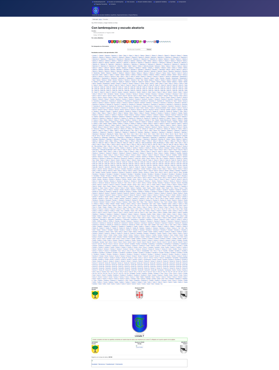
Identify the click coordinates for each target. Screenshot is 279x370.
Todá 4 (105, 217)
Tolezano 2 (162, 228)
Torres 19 (107, 263)
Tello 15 (149, 144)
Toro (119, 250)
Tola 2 (175, 224)
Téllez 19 (119, 142)
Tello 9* (148, 146)
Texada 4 (139, 189)
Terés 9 (105, 170)
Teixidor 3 (134, 120)
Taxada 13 (148, 111)
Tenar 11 (160, 151)
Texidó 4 (94, 196)
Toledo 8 (178, 226)
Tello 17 (160, 144)
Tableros (94, 69)
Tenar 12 (166, 151)
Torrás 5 (94, 257)
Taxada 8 (115, 111)
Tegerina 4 (122, 116)
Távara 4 (185, 97)
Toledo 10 (95, 228)
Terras (120, 175)
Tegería (96, 116)
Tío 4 (163, 209)
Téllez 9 (155, 141)
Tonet (114, 236)
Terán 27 (148, 161)
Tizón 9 (131, 212)
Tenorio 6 (126, 156)
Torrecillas (175, 257)
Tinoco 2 (94, 209)
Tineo (134, 207)
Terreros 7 (148, 181)
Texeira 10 (126, 193)
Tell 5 (141, 134)
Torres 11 (153, 261)
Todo (109, 217)
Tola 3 (179, 224)
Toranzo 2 (121, 240)
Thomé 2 (174, 200)
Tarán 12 (128, 85)
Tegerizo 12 (124, 118)
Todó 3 (149, 217)
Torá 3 (94, 238)
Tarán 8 (106, 85)
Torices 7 (131, 249)
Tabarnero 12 (145, 59)
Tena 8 (170, 149)
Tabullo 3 (114, 73)
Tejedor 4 (133, 123)
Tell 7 (149, 134)
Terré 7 (164, 177)
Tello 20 (176, 144)
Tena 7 (165, 149)
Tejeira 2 (150, 123)
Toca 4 (134, 215)
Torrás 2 (173, 256)
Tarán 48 (150, 88)
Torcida (102, 242)
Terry (138, 184)
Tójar (149, 224)
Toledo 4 (153, 226)
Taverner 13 (132, 104)
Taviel (141, 107)
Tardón (139, 92)
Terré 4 (149, 177)
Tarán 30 (138, 87)
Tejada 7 (107, 121)
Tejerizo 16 (167, 128)
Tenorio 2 (100, 156)
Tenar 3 (115, 151)
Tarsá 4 (155, 95)
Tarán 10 (117, 85)
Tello (176, 142)
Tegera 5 (149, 114)
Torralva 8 (157, 254)
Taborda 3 (153, 71)
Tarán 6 (95, 85)
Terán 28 (154, 161)
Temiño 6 (148, 148)
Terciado (123, 168)
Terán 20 (106, 161)
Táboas (168, 69)
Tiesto (159, 203)
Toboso (115, 215)
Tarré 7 (114, 95)
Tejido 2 (116, 130)
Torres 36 (120, 264)
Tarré (180, 93)
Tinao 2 (120, 207)
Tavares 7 (150, 99)
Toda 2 (172, 215)
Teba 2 (185, 111)
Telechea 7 (184, 132)
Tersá (153, 184)
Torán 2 (109, 240)
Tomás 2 (155, 231)
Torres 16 (184, 261)
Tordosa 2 (101, 245)
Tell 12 (171, 134)
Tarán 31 (144, 87)
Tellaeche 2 (134, 135)
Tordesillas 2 (151, 243)
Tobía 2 (169, 214)
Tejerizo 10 (123, 128)
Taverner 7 (185, 102)
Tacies (164, 73)
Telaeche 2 (170, 130)
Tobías (94, 215)
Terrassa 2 (163, 175)
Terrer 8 (173, 179)
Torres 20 (113, 263)
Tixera (148, 210)
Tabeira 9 (126, 60)
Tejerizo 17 (174, 128)
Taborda (140, 71)
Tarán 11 (122, 85)
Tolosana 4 (163, 229)
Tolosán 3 (129, 229)
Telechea (140, 132)
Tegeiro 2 (95, 114)
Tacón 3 (179, 73)
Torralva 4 (129, 254)
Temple (172, 148)
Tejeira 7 (179, 123)
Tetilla (153, 188)
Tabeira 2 (178, 59)
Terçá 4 (174, 167)
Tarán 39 (96, 88)
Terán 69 (113, 167)
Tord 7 (134, 242)
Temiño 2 (122, 148)
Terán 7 (129, 160)
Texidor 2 (123, 196)
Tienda (117, 203)
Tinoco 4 (106, 209)
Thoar (166, 198)
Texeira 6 (101, 193)
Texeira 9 (119, 193)
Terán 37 (113, 163)
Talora (94, 83)
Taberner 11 (184, 62)
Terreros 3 (119, 181)
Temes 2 (173, 146)
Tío (151, 209)
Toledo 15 (128, 228)
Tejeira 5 (167, 123)
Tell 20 (112, 135)
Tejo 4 (146, 130)
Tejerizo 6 (96, 128)
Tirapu (118, 210)
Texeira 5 (94, 193)
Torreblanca (168, 257)
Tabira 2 (168, 66)
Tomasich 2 (153, 233)
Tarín (105, 93)
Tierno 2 (133, 203)
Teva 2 (176, 188)
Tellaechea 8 (162, 137)
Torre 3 (146, 257)
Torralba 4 (95, 252)
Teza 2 (111, 198)
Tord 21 (110, 243)
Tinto (127, 209)
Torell (147, 245)
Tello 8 (113, 144)
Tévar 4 (105, 189)
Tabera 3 (160, 60)
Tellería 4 (95, 141)
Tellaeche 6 (163, 135)
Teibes (105, 120)
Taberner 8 (162, 62)
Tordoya (121, 245)
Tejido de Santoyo (125, 130)
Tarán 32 (150, 87)
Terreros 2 (112, 181)
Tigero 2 (175, 203)
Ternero (140, 172)
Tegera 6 (155, 114)
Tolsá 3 (140, 231)
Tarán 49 (156, 88)
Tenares (172, 151)
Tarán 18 (163, 85)
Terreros (106, 181)
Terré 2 (139, 177)
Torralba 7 (115, 252)
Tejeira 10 (101, 125)
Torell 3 (158, 245)
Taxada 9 (121, 111)
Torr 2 (155, 250)
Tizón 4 (105, 212)
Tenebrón (184, 153)
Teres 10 (161, 170)
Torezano (157, 247)
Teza (106, 198)
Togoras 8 (170, 221)
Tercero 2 (110, 168)
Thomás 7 (114, 200)
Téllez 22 (137, 142)
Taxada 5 (96, 111)
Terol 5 (176, 172)
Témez (94, 148)
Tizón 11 (142, 212)
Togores (131, 222)
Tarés (149, 92)
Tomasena (139, 233)
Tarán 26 (114, 87)
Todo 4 (124, 217)
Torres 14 (172, 261)
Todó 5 (159, 217)
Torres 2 (99, 261)
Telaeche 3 (177, 130)
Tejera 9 (100, 127)
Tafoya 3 (94, 76)
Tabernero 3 (126, 64)
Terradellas (137, 174)
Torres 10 (146, 261)
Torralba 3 (184, 250)
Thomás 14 (163, 200)
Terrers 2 (159, 181)
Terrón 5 (117, 184)
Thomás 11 (142, 200)
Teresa (166, 170)
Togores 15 (132, 224)
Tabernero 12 (104, 66)
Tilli (124, 205)
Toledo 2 (141, 226)
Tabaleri (101, 55)
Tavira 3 (179, 107)
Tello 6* (132, 146)
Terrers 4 (172, 181)
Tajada (146, 80)
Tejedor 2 (120, 123)
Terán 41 (137, 163)
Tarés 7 (180, 92)
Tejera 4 (168, 125)
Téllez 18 (113, 142)
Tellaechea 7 (154, 137)
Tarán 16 (151, 85)
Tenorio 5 (119, 156)
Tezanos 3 (135, 198)
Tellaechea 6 (145, 137)
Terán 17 (185, 160)
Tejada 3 (180, 120)
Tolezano (155, 228)
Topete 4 (160, 236)
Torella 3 (100, 247)
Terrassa (157, 175)
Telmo (153, 146)
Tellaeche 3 (141, 135)
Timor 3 (94, 207)
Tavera (179, 100)
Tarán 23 (96, 87)
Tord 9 (144, 242)
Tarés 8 (185, 92)
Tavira (168, 107)
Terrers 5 (178, 181)
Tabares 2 (95, 57)
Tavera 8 (124, 102)
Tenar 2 (110, 151)
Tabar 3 (131, 55)
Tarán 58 (114, 90)
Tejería (117, 127)
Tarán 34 (162, 87)
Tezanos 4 (142, 198)
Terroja (179, 182)
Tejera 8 (94, 127)
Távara (168, 97)
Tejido (111, 130)
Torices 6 (125, 249)
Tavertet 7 (184, 106)
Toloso (107, 231)
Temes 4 (185, 146)
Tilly (135, 205)
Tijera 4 (105, 205)
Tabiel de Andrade (148, 66)
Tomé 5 (94, 235)
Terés (159, 168)
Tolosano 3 (184, 229)
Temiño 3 (129, 148)
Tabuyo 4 (152, 73)
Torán (104, 240)
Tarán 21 (181, 85)
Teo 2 (161, 158)
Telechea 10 (110, 134)
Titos (140, 210)
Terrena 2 (105, 179)
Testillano (138, 188)
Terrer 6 (162, 179)
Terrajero (115, 175)
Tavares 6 (144, 99)
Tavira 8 (111, 109)
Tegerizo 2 (149, 116)
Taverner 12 (124, 104)
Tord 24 (126, 243)
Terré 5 (155, 177)
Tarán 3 (176, 83)
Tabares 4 (108, 57)
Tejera (151, 125)
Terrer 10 (185, 179)
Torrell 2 (111, 259)
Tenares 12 (150, 153)
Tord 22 (115, 243)
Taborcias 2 (126, 71)
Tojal (145, 224)
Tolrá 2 (120, 231)
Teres (114, 170)
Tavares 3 (124, 99)
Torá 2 (185, 236)
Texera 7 (114, 195)
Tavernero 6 (177, 104)
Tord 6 (129, 242)
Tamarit (113, 83)
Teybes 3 (184, 196)
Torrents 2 (171, 259)
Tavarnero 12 (160, 100)
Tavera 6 (113, 102)
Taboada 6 (148, 69)
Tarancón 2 (132, 92)
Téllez (111, 141)
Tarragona (110, 93)
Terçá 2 (163, 167)
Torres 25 (146, 263)
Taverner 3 (156, 102)
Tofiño (94, 221)
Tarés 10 (100, 93)
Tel (159, 130)
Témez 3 (105, 148)
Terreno (124, 179)
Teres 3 (125, 170)
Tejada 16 (163, 121)
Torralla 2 (167, 252)
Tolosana (142, 229)
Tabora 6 (106, 71)
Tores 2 (145, 247)
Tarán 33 (156, 87)
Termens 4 (129, 172)
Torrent (159, 259)
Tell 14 (181, 134)
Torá (181, 236)
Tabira (163, 66)
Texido (106, 196)
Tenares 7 (115, 153)
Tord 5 (125, 242)
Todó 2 (144, 217)
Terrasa (125, 175)
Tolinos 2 (174, 228)
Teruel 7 (143, 186)
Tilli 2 (127, 205)
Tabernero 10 (184, 64)
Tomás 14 (132, 233)
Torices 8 (138, 249)
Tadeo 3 (112, 74)
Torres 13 (165, 261)
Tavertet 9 (102, 107)
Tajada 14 (127, 81)
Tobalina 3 (102, 214)
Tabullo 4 (121, 73)
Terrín (139, 182)
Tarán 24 (102, 87)
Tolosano (170, 229)
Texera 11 (138, 195)
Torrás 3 (179, 256)
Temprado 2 (95, 149)
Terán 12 (156, 160)
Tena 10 (180, 149)
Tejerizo (160, 127)
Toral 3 (123, 238)
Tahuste (114, 80)
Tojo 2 (162, 224)
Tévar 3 (100, 189)
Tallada (169, 81)
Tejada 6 (101, 121)
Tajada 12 (115, 81)
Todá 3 (99, 217)
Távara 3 (179, 97)
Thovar (113, 202)
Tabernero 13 (112, 66)
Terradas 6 (123, 174)
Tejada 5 (95, 121)
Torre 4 (151, 257)
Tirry (122, 210)
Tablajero (157, 67)
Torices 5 (119, 249)
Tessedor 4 (184, 186)
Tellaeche (127, 135)
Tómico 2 (148, 235)
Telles (106, 141)
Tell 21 (117, 135)
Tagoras (162, 78)
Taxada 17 (176, 111)
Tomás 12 (119, 233)
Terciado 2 (130, 168)
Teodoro (166, 158)
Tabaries (147, 57)
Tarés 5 (170, 92)
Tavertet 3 (157, 106)
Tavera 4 (100, 102)
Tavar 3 (157, 97)
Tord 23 (121, 243)
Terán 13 (162, 160)
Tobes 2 (159, 214)
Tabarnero (153, 57)
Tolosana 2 (149, 229)
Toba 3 (160, 212)
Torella (185, 245)
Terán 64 (178, 165)
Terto (104, 186)
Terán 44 (154, 163)
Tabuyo (133, 73)
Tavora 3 (133, 109)
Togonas (117, 221)
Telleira (168, 139)
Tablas (169, 67)
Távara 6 (100, 99)
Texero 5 (168, 195)
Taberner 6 (148, 62)
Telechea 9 (103, 134)
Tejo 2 (136, 130)
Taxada (168, 109)
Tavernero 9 (104, 106)
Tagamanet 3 (130, 78)
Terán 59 (148, 165)
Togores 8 (178, 222)
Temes (168, 146)
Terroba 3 (167, 182)
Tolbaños (184, 224)
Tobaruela (143, 214)
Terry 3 (149, 184)
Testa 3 (112, 188)
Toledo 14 (122, 228)
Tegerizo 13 (132, 118)
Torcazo (185, 240)
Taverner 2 (149, 102)
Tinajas (104, 207)
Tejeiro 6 (142, 125)
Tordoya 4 (142, 245)
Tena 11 (185, 149)
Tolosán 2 (122, 229)
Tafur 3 (127, 76)
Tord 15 (175, 242)
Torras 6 (134, 256)
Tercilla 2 (148, 168)
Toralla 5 (156, 238)
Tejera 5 (174, 125)
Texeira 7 (107, 193)
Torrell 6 (134, 259)
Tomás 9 (100, 233)
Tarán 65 (156, 90)
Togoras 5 (150, 221)
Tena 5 (156, 149)
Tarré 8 (120, 95)
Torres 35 (114, 264)
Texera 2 (180, 193)
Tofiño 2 (99, 221)
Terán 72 (131, 167)
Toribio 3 (178, 247)
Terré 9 (175, 177)
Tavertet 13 (132, 107)
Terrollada (184, 182)
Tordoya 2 (128, 245)
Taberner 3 (126, 62)
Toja (142, 224)
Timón (169, 205)
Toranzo (115, 240)
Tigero (169, 203)
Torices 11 (157, 249)
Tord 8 (139, 242)
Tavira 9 (116, 109)
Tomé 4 (185, 233)
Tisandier (126, 210)
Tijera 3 (100, 205)
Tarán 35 (168, 87)
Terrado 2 (108, 175)
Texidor (118, 196)
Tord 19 (100, 243)
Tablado (144, 67)
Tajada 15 (134, 81)
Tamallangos (106, 83)
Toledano (99, 226)
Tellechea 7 (139, 139)
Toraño (134, 240)
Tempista (166, 148)
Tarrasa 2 (122, 93)
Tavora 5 (145, 109)
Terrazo (117, 177)
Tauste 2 (131, 97)
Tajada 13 (121, 81)
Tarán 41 (108, 88)
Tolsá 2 (135, 231)
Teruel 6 (137, 186)
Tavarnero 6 (112, 100)
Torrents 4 (184, 259)
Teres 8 (151, 170)
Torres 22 (126, 263)
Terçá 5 (180, 167)
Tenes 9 (150, 154)
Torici (170, 249)
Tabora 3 (184, 69)
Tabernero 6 (151, 64)
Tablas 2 (174, 67)
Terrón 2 (99, 184)
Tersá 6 (180, 184)
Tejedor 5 (139, 123)
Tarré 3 (94, 95)
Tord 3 (115, 242)
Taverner (142, 102)
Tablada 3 (131, 67)
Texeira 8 (113, 193)
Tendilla (179, 153)
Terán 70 (119, 167)
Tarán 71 (96, 92)
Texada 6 (152, 189)
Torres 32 (95, 264)
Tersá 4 (169, 184)
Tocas (148, 215)
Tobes (153, 214)
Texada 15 (115, 191)
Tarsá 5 (160, 95)
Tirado (185, 209)
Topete (143, 236)
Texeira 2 (172, 191)
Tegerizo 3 (156, 116)
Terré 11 (185, 177)
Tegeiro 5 (114, 114)
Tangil (142, 83)
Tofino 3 (179, 219)
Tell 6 (145, 134)
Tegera (126, 114)
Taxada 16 (169, 111)
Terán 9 (139, 160)
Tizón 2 (94, 212)
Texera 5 (101, 195)
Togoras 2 (129, 221)
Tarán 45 (132, 88)
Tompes (160, 235)
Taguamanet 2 (183, 78)
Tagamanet (114, 78)
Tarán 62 (138, 90)
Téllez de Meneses (147, 142)
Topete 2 (148, 236)
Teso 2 (152, 186)
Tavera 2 (185, 100)
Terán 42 (142, 163)
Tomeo (115, 235)
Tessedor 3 (177, 186)
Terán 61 (161, 165)
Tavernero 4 (162, 104)
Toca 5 (139, 215)
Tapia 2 (161, 83)
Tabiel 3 (140, 66)
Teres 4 (130, 170)
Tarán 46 (138, 88)
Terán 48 (179, 163)
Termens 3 (122, 172)
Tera (93, 160)
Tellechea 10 (161, 139)
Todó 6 (164, 217)
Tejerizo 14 (152, 128)
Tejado (181, 121)
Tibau (134, 202)
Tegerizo (142, 116)
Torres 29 (172, 263)
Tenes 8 (144, 154)
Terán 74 (143, 167)
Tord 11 (154, 242)
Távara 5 (94, 99)
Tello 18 (165, 144)
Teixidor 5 (148, 120)
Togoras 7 (163, 221)
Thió (148, 198)
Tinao (114, 207)
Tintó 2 (141, 209)
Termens (108, 172)
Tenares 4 (95, 153)
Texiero (149, 196)
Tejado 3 (95, 123)
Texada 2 (127, 189)
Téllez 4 (127, 141)
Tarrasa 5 (141, 93)
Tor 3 (177, 236)
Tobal (169, 212)
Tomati (159, 233)
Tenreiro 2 (145, 156)
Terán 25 (136, 161)
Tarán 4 (181, 83)
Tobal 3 (180, 212)
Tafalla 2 (127, 74)
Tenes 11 (162, 154)
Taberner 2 (119, 62)
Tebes (131, 113)
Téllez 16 (101, 142)
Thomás (171, 198)
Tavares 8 (157, 99)
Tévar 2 (94, 189)
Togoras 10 (184, 221)
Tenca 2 (160, 153)
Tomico (131, 235)
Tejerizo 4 (179, 127)
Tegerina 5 (129, 116)
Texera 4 (95, 195)
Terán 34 (94, 163)
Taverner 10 (109, 104)
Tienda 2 (123, 203)
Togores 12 (110, 224)
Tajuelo (153, 81)
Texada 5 (146, 189)
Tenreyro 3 (102, 158)
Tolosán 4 (135, 229)
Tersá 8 (94, 186)
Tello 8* (143, 146)
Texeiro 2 (144, 193)
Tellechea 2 (102, 139)
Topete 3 (154, 236)
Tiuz (144, 210)
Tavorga (162, 109)
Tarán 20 (175, 85)
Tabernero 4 (134, 64)
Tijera (185, 203)
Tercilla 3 (154, 168)
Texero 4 (162, 195)
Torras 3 (117, 256)
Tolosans (94, 231)
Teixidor (122, 120)
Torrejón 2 (101, 259)
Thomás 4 (95, 200)
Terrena (99, 179)
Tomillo (154, 235)
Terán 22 (118, 161)
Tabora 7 (113, 71)
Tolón (93, 229)
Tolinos (169, 228)
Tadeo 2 (106, 74)
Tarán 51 (168, 88)
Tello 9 (118, 144)
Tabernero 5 (143, 64)
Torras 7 (140, 256)
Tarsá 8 (176, 95)
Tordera (138, 243)
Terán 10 (144, 160)
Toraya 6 (167, 240)
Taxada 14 (155, 111)
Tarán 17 (157, 85)
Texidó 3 (185, 195)
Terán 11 (150, 160)
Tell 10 (162, 134)
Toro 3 (129, 250)
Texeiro (139, 193)
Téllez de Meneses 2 (158, 142)
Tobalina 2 (95, 214)
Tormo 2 (185, 249)
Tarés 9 (94, 93)
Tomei (110, 235)
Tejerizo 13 (145, 128)
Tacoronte (95, 74)
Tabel (144, 60)
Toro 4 (134, 250)
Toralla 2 (138, 238)
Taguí (93, 80)
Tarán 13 (134, 85)
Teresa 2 (171, 170)
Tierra (138, 203)
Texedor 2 (141, 191)
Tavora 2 (127, 109)
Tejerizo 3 (172, 127)
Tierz (154, 203)
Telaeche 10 (133, 132)
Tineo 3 (144, 207)
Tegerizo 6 (177, 116)
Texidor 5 (143, 196)
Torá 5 (104, 238)
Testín (144, 188)
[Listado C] (114, 41)
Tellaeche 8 (178, 135)
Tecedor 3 (160, 113)
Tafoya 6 (112, 76)
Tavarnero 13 (168, 100)
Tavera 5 (106, 102)
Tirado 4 (106, 210)
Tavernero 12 (128, 106)
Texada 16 (122, 191)
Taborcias (119, 71)
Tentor (143, 158)
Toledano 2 (107, 226)
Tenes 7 (139, 154)
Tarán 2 (171, 83)
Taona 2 (152, 83)
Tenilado (174, 154)
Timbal (155, 205)
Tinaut (124, 207)
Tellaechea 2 (112, 137)
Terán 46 (167, 163)
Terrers (154, 181)
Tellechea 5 (124, 139)
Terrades (144, 174)
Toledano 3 (114, 226)
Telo (157, 146)
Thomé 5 (95, 202)
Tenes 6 (133, 154)
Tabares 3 (101, 57)
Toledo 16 (135, 228)
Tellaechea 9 (170, 137)
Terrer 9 (179, 179)
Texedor (134, 191)
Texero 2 (149, 195)
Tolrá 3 (126, 231)
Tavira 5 (94, 109)
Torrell (106, 259)
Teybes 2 (178, 196)
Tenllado (185, 154)
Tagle (157, 78)
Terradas (185, 172)
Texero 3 (155, 195)
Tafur (117, 76)
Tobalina (185, 212)
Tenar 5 (126, 151)
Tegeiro (185, 113)
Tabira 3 (174, 66)
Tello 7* (137, 146)
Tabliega (100, 69)
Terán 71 (125, 167)
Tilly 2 (139, 205)
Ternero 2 (146, 172)
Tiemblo (112, 203)
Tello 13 (139, 144)
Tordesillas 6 (183, 243)
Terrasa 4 (144, 175)
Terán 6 (123, 160)
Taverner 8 (95, 104)
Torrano (101, 256)
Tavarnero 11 (152, 100)
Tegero (168, 118)
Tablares (163, 67)
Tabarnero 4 (176, 57)
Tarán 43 (120, 88)
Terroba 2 (160, 182)
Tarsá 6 (166, 95)
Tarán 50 (162, 88)
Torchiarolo (95, 242)
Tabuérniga (97, 73)
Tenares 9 (128, 153)
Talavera (158, 81)
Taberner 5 (141, 62)
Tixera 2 (153, 210)
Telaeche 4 (184, 130)
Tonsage (119, 236)
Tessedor (162, 186)
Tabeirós (132, 60)
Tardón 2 (144, 92)
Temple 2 (178, 148)
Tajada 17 (147, 81)
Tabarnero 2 (160, 57)
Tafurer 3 (149, 76)
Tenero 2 (100, 154)
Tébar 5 (120, 113)
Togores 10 (95, 224)
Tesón (157, 186)
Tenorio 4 (113, 156)
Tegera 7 (161, 114)
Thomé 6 (101, 202)
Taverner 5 (170, 102)
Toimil (137, 224)
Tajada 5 (168, 80)
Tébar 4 (115, 113)
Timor (180, 205)
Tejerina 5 (147, 127)
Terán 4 (113, 160)
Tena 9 (175, 149)
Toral (113, 238)
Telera (121, 134)
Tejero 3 (94, 130)
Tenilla (180, 154)
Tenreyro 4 (110, 158)
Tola (171, 224)
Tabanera (107, 55)
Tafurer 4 (155, 76)
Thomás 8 (121, 200)
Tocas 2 (153, 215)
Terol (156, 172)
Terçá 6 (185, 167)
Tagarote (146, 78)
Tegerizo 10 (109, 118)
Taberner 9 (169, 62)
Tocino (163, 215)
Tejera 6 (179, 125)
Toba (150, 212)
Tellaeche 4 (149, 135)
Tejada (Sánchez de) (165, 120)
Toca (119, 215)
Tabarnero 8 (111, 59)
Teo (157, 158)
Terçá (158, 167)
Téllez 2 (116, 141)
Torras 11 (163, 256)
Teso (147, 186)
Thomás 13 (156, 200)
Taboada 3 (126, 69)
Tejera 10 (105, 127)
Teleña (116, 134)
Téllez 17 (107, 142)
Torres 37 (127, 264)
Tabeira (172, 59)
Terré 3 (144, 177)
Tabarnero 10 (128, 59)
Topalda (130, 236)
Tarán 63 (144, 90)
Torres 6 (123, 261)
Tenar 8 (143, 151)
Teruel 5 (131, 186)
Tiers (150, 203)
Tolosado (110, 229)
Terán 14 (167, 160)
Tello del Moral (98, 146)
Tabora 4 (94, 71)
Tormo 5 (106, 250)
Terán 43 (148, 163)
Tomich (125, 235)
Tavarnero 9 (136, 100)
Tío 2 (155, 209)
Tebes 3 (141, 113)
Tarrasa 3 (128, 93)
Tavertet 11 (117, 107)
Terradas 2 (95, 174)
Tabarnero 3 (168, 57)
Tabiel (129, 66)
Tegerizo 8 (95, 118)
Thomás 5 (101, 200)
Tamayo (131, 83)
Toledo (136, 226)
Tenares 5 (102, 153)
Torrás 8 (112, 257)
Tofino (167, 219)
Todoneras (95, 219)
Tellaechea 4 (129, 137)
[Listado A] (109, 41)
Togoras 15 (124, 222)
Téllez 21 (131, 142)
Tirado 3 (100, 210)
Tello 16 (155, 144)
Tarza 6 (110, 97)
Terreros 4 (126, 181)
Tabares (185, 55)
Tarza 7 (115, 97)
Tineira (129, 207)
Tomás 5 (173, 231)
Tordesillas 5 (175, 243)
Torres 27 (159, 263)
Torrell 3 (117, 259)
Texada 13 (102, 191)
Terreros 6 (141, 181)
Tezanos (122, 198)
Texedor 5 (161, 191)
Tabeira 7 (114, 60)
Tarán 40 (102, 88)
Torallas (174, 238)
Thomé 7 (107, 202)
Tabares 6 (121, 57)
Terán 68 (107, 167)
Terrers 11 (120, 182)
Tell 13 (176, 134)
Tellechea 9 (154, 139)
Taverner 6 (177, 102)
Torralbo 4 (155, 252)
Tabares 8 (134, 57)
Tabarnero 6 (95, 59)
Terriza (149, 182)
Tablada (118, 67)
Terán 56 (130, 165)
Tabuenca (171, 71)
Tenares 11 (143, 153)
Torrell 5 (129, 259)
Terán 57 (136, 165)
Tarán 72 (102, 92)
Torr (151, 250)
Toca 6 (144, 215)
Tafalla (122, 74)
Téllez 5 (133, 141)
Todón (185, 217)
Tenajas (100, 151)
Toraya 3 (149, 240)
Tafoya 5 (106, 76)
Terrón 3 (105, 184)
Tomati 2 (164, 233)
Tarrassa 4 (168, 93)
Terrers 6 (184, 181)
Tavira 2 (174, 107)
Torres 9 (140, 261)
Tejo (132, 130)
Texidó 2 (179, 195)
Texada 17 (128, 191)
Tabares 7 (128, 57)
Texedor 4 (154, 191)
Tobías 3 (105, 215)
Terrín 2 (144, 182)
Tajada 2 (151, 80)
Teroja (152, 172)
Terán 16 (179, 160)
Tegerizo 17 (162, 118)
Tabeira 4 (95, 60)
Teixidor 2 (128, 120)
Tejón (150, 130)
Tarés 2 (154, 92)
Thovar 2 (118, 202)
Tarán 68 (174, 90)
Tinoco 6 (118, 209)
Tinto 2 (132, 209)
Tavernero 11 (120, 106)
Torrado (165, 250)
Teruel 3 (120, 186)
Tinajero (110, 207)
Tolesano (141, 228)
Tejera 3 (162, 125)
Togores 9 (185, 222)
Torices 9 (144, 249)
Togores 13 (117, 224)
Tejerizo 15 (160, 128)
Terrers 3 (165, 181)
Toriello (175, 249)
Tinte (123, 209)
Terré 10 (180, 177)
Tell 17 (98, 135)
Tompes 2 (166, 235)
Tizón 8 (126, 212)
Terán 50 (94, 165)
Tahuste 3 (127, 80)
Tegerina (101, 116)
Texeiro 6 (169, 193)
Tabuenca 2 (178, 71)
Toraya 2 (144, 240)
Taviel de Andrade (161, 107)
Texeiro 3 (150, 193)
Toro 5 (139, 250)
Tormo (180, 249)
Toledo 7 (172, 226)
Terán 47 (173, 163)
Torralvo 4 (95, 256)
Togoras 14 (117, 222)
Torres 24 (139, 263)
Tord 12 (159, 242)
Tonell (105, 236)
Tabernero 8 (167, 64)
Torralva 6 (143, 254)
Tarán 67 (168, 90)
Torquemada (145, 250)
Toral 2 (118, 238)
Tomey (120, 235)
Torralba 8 (122, 252)
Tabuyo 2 (139, 73)
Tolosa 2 (104, 229)
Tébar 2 (104, 113)
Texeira (167, 191)
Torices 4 (112, 249)
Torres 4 (111, 261)
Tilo (147, 205)
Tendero (166, 153)
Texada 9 (171, 189)
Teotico (185, 158)
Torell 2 (153, 245)
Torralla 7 (103, 254)
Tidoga (170, 202)
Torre (135, 257)
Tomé (169, 233)
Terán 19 (100, 161)
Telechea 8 (95, 134)
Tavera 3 (94, 102)
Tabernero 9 (175, 64)
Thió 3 (157, 198)
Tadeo (101, 74)
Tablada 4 (138, 67)
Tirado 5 (112, 210)
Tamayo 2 (137, 83)
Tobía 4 (180, 214)
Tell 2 (128, 134)
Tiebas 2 (180, 202)
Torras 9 (151, 256)
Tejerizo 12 (138, 128)
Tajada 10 (102, 81)
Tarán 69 (180, 90)
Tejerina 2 (128, 127)
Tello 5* (126, 146)
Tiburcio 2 (156, 202)
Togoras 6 (157, 221)
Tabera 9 (100, 62)
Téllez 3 (121, 141)
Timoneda (175, 205)
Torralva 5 (136, 254)
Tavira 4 (185, 107)
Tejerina (122, 127)
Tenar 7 (137, 151)
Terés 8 (99, 170)
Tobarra (130, 214)
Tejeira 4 (162, 123)
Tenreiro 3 (151, 156)
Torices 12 (164, 249)
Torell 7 (180, 245)
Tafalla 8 (163, 74)
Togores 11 (103, 224)
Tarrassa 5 (175, 93)
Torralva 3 (122, 254)
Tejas (100, 123)
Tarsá (140, 95)
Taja (142, 80)
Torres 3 (105, 261)
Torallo (179, 238)
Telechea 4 (162, 132)
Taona (146, 83)
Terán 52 (106, 165)
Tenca (155, 153)
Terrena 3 (111, 179)
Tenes (105, 154)
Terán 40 (131, 163)
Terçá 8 (100, 168)
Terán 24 (130, 161)
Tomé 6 (100, 235)
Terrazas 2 (111, 177)
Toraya (138, 240)
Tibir (138, 202)
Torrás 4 (185, 256)
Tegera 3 (137, 114)
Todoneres (111, 219)
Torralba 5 (102, 252)
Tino (176, 207)
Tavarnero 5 (104, 100)
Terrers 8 (101, 182)
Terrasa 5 (150, 175)
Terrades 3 (157, 174)
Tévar (185, 188)
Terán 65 (185, 165)
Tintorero (147, 209)
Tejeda (105, 123)
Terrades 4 (164, 174)
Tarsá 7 (171, 95)
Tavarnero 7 (120, 100)
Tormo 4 (100, 250)
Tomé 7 (105, 235)
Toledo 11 (101, 228)
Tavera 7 (118, 102)
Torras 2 (111, 256)
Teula (163, 188)
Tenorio (94, 156)
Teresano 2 (184, 170)
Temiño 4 (135, 148)
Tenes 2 (110, 154)
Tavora (122, 109)
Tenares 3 (184, 151)
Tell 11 (167, 134)
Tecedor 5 (174, 113)
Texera (175, 193)
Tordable (132, 243)
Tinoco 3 (100, 209)
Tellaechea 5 (137, 137)
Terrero (101, 181)
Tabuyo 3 (145, 73)
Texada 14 (108, 191)
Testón (149, 188)
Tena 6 (161, 149)
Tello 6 (104, 144)
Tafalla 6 (151, 74)
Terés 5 (180, 168)
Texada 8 (165, 189)
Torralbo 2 (141, 252)
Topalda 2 (137, 236)
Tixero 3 (181, 210)
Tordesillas (144, 243)
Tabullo (103, 73)
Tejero (180, 128)
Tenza (148, 158)
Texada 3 (133, 189)
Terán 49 (185, 163)
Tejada (157, 120)
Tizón (185, 210)
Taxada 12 (141, 111)
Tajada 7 (180, 80)
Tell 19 (107, 135)
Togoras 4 (143, 221)
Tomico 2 (136, 235)
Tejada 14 (150, 121)
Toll (179, 228)
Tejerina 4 (141, 127)
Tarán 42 (114, 88)
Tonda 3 (100, 236)
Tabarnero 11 (136, 59)
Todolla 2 (180, 217)
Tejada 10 (125, 121)
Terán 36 (106, 163)
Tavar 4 (163, 97)
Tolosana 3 (156, 229)
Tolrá (116, 231)
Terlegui (98, 172)
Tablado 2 (150, 67)
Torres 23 (133, 263)
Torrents (164, 259)
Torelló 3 (123, 247)
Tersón (100, 186)
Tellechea (95, 139)
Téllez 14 (185, 141)
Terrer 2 (139, 179)
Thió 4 (162, 198)
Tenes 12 (168, 154)
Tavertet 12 (124, 107)
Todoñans (142, 219)
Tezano (116, 198)
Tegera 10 (180, 114)
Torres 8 (134, 261)
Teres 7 (145, 170)
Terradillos (96, 175)
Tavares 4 (131, 99)
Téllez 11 (167, 141)
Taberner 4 (134, 62)
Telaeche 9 (125, 132)
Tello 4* (121, 146)
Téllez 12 (172, 141)
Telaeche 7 (110, 132)
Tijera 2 (94, 205)
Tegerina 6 (136, 116)
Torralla (161, 252)
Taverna (136, 102)
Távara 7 (106, 99)
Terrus (134, 184)
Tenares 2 (178, 151)
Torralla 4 (179, 252)
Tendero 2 (173, 153)
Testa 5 (122, 188)
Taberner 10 (177, 62)
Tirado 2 (94, 210)
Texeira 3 (178, 191)
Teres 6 (140, 170)
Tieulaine (164, 203)
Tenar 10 (154, 151)
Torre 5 (156, 257)
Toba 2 (155, 212)
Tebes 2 (136, 113)
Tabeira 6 (107, 60)
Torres (94, 261)
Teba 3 (94, 113)
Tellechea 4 (117, 139)
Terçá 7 (94, 168)
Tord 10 (149, 242)
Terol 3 (166, 172)
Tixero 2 (175, 210)
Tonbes (176, 235)
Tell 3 (132, 134)
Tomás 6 (179, 231)
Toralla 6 (162, 238)
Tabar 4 (137, 55)
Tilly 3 (143, 205)
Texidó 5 (101, 196)
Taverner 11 (117, 104)
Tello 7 (108, 144)
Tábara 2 (147, 55)
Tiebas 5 (101, 203)
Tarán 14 (140, 85)
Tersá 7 (185, 184)
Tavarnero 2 (177, 99)
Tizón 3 (100, 212)
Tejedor (115, 123)
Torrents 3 (178, 259)
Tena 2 (141, 149)
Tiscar (132, 210)
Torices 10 (151, 249)
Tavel (175, 100)
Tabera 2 (154, 60)
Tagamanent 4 (106, 78)
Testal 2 (132, 188)
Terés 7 (94, 170)
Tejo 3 (141, 130)
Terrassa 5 (184, 175)
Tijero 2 (114, 205)
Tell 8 (153, 134)
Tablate (180, 67)
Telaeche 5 (95, 132)
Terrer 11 (94, 181)
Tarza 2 (185, 95)
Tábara (142, 55)
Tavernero (139, 104)
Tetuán (158, 188)
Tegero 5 (95, 120)
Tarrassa (147, 93)
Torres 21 (120, 263)
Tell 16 (94, 135)
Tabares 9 (141, 57)
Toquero (166, 236)
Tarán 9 (111, 85)
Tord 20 (105, 243)
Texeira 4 (184, 191)
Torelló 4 (130, 247)
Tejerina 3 (134, 127)
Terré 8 (170, 177)
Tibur (145, 202)
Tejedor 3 (126, 123)
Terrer (134, 179)
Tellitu (172, 142)
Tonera (110, 236)
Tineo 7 (166, 207)
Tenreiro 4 (158, 156)
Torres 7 (129, 261)
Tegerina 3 (115, 116)
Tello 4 (94, 144)
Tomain (145, 231)
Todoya (156, 219)
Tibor (141, 202)
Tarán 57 (108, 90)
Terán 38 (118, 163)
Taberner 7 (155, 62)
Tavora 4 (139, 109)
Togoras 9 (177, 221)
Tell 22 (122, 135)
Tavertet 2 (150, 106)
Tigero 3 (181, 203)
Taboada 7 (155, 69)
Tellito (167, 142)
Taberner (112, 62)
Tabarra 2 (166, 59)
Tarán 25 (108, 87)
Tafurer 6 (168, 76)
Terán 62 (166, 165)
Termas (103, 172)
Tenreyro (185, 156)
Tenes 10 (156, 154)
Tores (140, 247)
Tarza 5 (105, 97)
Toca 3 (129, 215)
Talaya (164, 81)
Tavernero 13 (137, 106)
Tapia (156, 83)
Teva (171, 188)
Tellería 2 (178, 139)
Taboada (112, 69)
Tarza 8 (121, 97)
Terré (134, 177)
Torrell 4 (123, 259)
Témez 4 (111, 148)
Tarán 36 (174, 87)
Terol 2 (161, 172)
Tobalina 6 (124, 214)
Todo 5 (129, 217)
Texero (144, 195)
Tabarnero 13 (153, 59)
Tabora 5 (100, 71)
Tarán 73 (108, 92)
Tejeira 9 (94, 125)
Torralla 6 (96, 254)
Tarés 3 (159, 92)
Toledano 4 (122, 226)
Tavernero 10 (112, 106)
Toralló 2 (99, 240)
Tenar (105, 151)
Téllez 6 (138, 141)
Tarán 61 (132, 90)
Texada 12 (95, 191)
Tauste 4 (142, 97)
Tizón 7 (121, 212)
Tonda (185, 235)
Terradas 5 (116, 174)
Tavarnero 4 (96, 100)
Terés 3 (170, 168)
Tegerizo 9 (102, 118)
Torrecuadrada (183, 257)
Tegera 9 (173, 114)
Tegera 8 (167, 114)
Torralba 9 (129, 252)
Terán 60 (155, 165)
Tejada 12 (137, 121)
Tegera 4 (143, 114)
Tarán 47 (144, 88)
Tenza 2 (153, 158)
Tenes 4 (122, 154)
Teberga (126, 113)
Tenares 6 (108, 153)
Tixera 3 (159, 210)
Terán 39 (124, 163)
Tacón (168, 73)
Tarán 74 (114, 92)
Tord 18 (94, 243)
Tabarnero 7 (103, 59)
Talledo (185, 81)
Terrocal (173, 182)
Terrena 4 (118, 179)
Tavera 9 (130, 102)
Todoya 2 (162, 219)
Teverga (116, 189)
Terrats (94, 177)
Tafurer (138, 76)
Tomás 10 (107, 233)
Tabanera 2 (114, 55)
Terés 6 (185, 168)
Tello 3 (185, 142)
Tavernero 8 (96, 106)
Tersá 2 (158, 184)
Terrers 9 (107, 182)
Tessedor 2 (169, 186)
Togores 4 (151, 222)
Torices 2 (100, 249)
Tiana (130, 202)
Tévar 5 (111, 189)
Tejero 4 (100, 130)
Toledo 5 (160, 226)
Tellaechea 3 (120, 137)
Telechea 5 (169, 132)
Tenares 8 (122, 153)
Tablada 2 (124, 67)
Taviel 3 (152, 107)
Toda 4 (182, 215)
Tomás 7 (185, 231)
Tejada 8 (113, 121)
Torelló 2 (117, 247)
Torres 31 (184, 263)
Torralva (109, 254)
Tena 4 (151, 149)
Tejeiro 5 (136, 125)
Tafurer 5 (161, 76)
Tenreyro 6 (124, 158)
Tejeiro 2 (118, 125)
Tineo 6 (161, 207)
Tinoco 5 (112, 209)
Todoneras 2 (103, 219)
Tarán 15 (145, 85)
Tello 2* (110, 146)
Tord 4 (120, 242)
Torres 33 (101, 264)
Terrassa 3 (170, 175)
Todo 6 (135, 217)
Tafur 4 (133, 76)
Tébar (99, 113)
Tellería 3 (184, 139)
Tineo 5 (155, 207)
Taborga (159, 71)
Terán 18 (94, 161)
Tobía (164, 214)
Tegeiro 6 (120, 114)
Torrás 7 (106, 257)
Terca (154, 167)
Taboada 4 (134, 69)
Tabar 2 (125, 55)
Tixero (170, 210)
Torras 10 (157, 256)
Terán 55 (124, 165)
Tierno (128, 203)
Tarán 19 (169, 85)
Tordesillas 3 (159, 243)
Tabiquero (157, 66)
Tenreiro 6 (172, 156)
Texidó (173, 195)
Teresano (177, 170)
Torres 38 (133, 264)
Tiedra (107, 203)
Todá (186, 215)
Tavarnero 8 (128, 100)
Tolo (182, 228)
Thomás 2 (178, 198)
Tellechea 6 (131, 139)
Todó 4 (154, 217)
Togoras (123, 221)
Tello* (105, 146)
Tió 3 (173, 209)
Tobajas (165, 212)
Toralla (133, 238)
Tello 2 (180, 142)
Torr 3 (160, 250)
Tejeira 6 (173, 123)
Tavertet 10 (109, 107)
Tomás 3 (161, 231)
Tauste (125, 97)
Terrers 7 (94, 182)
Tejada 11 (131, 121)
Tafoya (179, 74)
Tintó (136, 209)
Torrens (154, 259)
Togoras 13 (110, 222)
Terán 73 (137, 167)
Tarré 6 (109, 95)
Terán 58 (142, 165)
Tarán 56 (102, 90)
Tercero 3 (117, 168)
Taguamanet (175, 78)
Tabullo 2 (108, 73)
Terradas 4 (109, 174)
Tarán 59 (120, 90)
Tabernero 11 (95, 66)
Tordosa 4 (115, 245)
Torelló (112, 247)
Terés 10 (110, 170)
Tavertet (144, 106)
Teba (181, 111)
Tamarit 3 (125, 83)
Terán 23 (124, 161)
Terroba (154, 182)
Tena (137, 149)
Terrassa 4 (177, 175)
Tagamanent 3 (96, 78)
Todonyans (126, 219)
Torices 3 (106, 249)
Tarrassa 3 (161, 93)
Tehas (101, 120)
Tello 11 (128, 144)
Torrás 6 (100, 257)
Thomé (169, 200)
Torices (94, 249)
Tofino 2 (173, 219)
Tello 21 (182, 144)
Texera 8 (119, 195)
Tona (171, 235)
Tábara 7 (179, 55)
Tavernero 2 (146, 104)
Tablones (106, 69)
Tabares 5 (115, 57)
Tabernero (111, 64)
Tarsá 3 (150, 95)
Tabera (149, 60)
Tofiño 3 (105, 221)
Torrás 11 (130, 257)
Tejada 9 (119, 121)
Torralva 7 (150, 254)
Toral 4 (128, 238)
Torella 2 (94, 247)
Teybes (173, 196)
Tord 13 (164, 242)
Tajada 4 (163, 80)
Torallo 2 (185, 238)
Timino (165, 205)
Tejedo (110, 123)
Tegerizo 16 (154, 118)
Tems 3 (125, 149)
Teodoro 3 (179, 158)
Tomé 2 (175, 233)
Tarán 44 (126, 88)
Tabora (173, 69)
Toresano (150, 247)
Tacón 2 (174, 73)
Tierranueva (145, 203)
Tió (166, 209)
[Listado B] (112, 41)
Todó (139, 217)
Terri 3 (134, 182)
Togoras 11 (95, 222)
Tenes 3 (116, 154)
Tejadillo (175, 121)
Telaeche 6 (103, 132)
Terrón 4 (111, 184)
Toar (146, 212)
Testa (101, 188)
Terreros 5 (134, 181)
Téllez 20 (125, 142)
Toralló (94, 240)
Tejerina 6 (154, 127)
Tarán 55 (96, 90)
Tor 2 (173, 236)
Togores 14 (124, 224)
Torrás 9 (118, 257)
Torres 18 (101, 263)
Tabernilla (120, 66)
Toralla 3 (144, 238)
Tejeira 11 (107, 125)
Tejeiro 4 (130, 125)
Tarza (180, 95)
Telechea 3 (155, 132)
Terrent (130, 179)
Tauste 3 (136, 97)
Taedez (117, 74)
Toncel (181, 235)
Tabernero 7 (159, 64)
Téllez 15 (94, 142)
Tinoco (185, 207)
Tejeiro (113, 125)
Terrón (94, 184)
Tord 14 (170, 242)
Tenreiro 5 (165, 156)
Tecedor (147, 113)
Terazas (149, 167)
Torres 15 (178, 261)
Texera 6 (107, 195)
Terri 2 (130, 182)
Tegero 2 (173, 118)
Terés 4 (175, 168)
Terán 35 (100, 163)
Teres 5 (135, 170)
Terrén (94, 179)
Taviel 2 (147, 107)
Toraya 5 (161, 240)
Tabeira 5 (101, 60)
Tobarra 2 (136, 214)
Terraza (99, 177)
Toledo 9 (185, 226)
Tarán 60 (126, 90)
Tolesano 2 (149, 228)
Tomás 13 (126, 233)
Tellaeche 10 (97, 137)
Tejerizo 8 (109, 128)
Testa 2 (106, 188)
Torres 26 (152, 263)
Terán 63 (172, 165)
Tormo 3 (94, 250)
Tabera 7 (185, 60)
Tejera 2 (157, 125)
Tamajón (99, 83)
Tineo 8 (172, 207)
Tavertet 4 (164, 106)
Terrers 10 (113, 182)
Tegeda (180, 113)
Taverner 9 (102, 104)
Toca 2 (124, 215)
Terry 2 (144, 184)
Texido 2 (112, 196)
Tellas (185, 137)
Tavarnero (170, 99)
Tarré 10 (130, 95)
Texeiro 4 (156, 193)
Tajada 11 (108, 81)
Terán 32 (178, 161)
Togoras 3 (136, 221)
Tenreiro (138, 156)
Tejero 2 (185, 128)
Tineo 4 (150, 207)
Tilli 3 (131, 205)
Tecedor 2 (153, 113)
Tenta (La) (138, 158)
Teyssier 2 (101, 198)
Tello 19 (171, 144)
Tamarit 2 (118, 83)
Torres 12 (159, 261)
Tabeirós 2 (139, 60)
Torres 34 (108, 264)
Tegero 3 (179, 118)
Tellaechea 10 (179, 137)
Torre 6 (161, 257)
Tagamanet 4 (139, 78)
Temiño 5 (141, 148)
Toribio (167, 247)
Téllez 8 (149, 141)
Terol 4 (171, 172)
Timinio (160, 205)
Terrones (123, 184)
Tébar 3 (109, 113)
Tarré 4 (99, 95)
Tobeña (149, 214)
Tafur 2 (122, 76)
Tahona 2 (104, 80)
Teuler (167, 188)
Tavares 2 (118, 99)
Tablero (185, 67)
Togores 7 (171, 222)
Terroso (129, 184)
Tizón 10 (136, 212)
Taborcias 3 (134, 71)
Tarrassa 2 (154, 93)
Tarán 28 (126, 87)
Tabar (120, 55)
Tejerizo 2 (166, 127)
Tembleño (162, 146)
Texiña (164, 196)
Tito (136, 210)
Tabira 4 (179, 66)
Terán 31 (173, 161)
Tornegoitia (114, 250)
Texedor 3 (147, 191)
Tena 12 (94, 151)
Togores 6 (164, 222)
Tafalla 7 (157, 74)
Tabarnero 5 (184, 57)
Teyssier (94, 198)
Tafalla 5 (145, 74)
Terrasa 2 (131, 175)
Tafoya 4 (100, 76)
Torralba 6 (109, 252)
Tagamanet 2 (121, 78)
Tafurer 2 (143, 76)
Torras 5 (128, 256)
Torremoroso (147, 259)
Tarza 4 (100, 97)
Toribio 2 (172, 247)
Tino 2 (180, 207)
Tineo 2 (139, 207)
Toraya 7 (173, 240)
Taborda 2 (146, 71)
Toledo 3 (147, 226)
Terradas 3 (102, 174)
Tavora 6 (151, 109)
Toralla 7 (168, 238)
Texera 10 (132, 195)
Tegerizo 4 (163, 116)
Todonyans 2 (134, 219)
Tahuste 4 (133, 80)
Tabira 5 (185, 66)
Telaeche (163, 130)
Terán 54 (118, 165)
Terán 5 (118, 160)
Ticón (165, 202)
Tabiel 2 (134, 66)
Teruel (108, 186)
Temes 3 (179, 146)
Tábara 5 (166, 55)
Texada (122, 189)
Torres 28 (165, 263)
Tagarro (152, 78)
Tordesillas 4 (167, 243)
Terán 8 (134, 160)
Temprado (184, 148)
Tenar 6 (132, 151)
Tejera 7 (185, 125)
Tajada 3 (157, 80)
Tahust (109, 80)
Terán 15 (173, 160)
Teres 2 (120, 170)
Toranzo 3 (128, 240)
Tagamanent (175, 76)
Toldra (94, 226)
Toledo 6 (166, 226)
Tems (114, 149)
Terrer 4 (151, 179)
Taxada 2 (173, 109)
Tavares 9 (163, 99)
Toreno (135, 247)
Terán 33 (185, 161)
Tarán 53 (180, 88)
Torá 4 (99, 238)
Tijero (109, 205)
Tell (125, 134)
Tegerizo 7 (185, 116)
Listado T (95, 55)
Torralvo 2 (177, 254)
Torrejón (94, 259)
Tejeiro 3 (124, 125)
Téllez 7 (144, 141)
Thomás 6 (108, 200)
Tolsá (130, 231)
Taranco (120, 92)
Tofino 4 (185, 219)
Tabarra (160, 59)
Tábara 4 (160, 55)
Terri (125, 182)
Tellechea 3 (109, 139)
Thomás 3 (184, 198)
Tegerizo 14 (139, 118)
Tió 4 (177, 209)
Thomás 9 (128, 200)
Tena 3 (146, 149)
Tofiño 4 (111, 221)
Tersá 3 (164, 184)
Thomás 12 (149, 200)
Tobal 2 (174, 212)
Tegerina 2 (108, 116)
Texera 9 (126, 195)
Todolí (169, 217)
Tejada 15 (156, 121)
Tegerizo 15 (147, 118)
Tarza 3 (94, 97)
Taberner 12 (95, 64)
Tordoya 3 (135, 245)
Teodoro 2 (172, 158)
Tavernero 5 (169, 104)
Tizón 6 (115, 212)
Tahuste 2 (120, 80)
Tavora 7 (157, 109)
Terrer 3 (145, 179)
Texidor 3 (130, 196)
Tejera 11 (111, 127)
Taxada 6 (102, 111)
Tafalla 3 (133, 74)
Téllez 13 (178, 141)
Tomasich (145, 233)
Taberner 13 (103, 64)
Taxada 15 (162, 111)
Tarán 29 (132, 87)
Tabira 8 (106, 67)
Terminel (135, 172)
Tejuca (155, 130)
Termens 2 (115, 172)
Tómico (142, 235)
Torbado (179, 240)
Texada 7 (158, 189)
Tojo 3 (167, 224)
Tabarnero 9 (119, 59)
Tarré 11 (135, 95)
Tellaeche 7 (171, 135)
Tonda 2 (94, 236)
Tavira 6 (100, 109)
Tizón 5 (110, 212)
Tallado (180, 81)
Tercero (105, 168)
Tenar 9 (148, 151)
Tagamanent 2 (183, 76)
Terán (97, 160)
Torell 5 (169, 245)
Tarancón (125, 92)
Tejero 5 (106, 130)
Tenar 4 (121, 151)
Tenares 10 (135, 153)
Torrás (168, 256)
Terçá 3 (169, 167)
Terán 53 (112, 165)
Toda (167, 215)
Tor (170, 236)
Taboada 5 (141, 69)
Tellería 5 (101, 141)
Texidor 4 (136, 196)
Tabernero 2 (118, 64)
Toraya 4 (155, 240)
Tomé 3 (180, 233)
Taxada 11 (134, 111)
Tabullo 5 (127, 73)
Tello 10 (123, 144)
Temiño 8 (160, 148)
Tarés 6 (175, 92)
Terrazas (105, 177)
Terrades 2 (150, 174)
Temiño (117, 148)
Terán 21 (112, 161)
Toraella (109, 238)
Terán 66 (94, 167)
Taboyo (165, 71)
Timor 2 (185, 205)
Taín (138, 80)
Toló (186, 228)
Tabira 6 (94, 67)
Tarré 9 (125, 95)
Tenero (94, 154)
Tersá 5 (175, 184)
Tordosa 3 (108, 245)
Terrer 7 (168, 179)
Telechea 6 (177, 132)
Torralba (171, 250)
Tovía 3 (174, 214)
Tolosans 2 (101, 231)
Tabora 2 (178, 69)
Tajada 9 (96, 81)
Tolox (111, 231)
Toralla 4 (150, 238)
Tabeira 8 (120, 60)
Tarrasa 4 (135, 93)
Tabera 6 (179, 60)
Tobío (110, 215)
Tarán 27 (120, 87)
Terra (180, 172)
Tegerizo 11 (117, 118)
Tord (106, 242)
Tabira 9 (112, 67)
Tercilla (143, 168)
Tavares (112, 99)
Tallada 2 (174, 81)
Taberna (107, 62)
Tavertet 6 (178, 106)
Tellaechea (105, 137)
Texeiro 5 (163, 193)
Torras (106, 256)
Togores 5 (157, 222)
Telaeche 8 (118, 132)
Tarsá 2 (145, 95)
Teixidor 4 (141, 120)
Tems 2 (119, 149)
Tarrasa (116, 93)
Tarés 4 (165, 92)
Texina (154, 196)
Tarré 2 (185, 93)
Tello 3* (115, 146)
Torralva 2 (115, 254)
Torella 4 (106, 247)
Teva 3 (181, 188)
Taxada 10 (128, 111)
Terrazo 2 (123, 177)
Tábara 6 (173, 55)
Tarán (165, 83)
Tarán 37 (180, 87)
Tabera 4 (166, 60)
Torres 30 (178, 263)
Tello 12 (134, 144)
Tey (169, 196)
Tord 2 (110, 242)
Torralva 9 (164, 254)
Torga (162, 247)
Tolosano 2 (177, 229)
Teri (93, 172)
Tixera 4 (164, 210)
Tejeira (145, 123)
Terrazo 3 (129, 177)
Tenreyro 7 (131, 158)
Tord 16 (180, 242)
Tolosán (116, 229)
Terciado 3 (137, 168)
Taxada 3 (179, 109)
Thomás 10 (135, 200)
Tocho (158, 215)
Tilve (150, 205)
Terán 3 (107, 160)
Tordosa (94, 245)
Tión (181, 209)
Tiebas (175, 202)
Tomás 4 (167, 231)
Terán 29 (160, 161)
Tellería (173, 139)
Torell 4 (164, 245)
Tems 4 (130, 149)
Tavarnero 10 (144, 100)
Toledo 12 (108, 228)
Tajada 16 (140, 81)
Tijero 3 (120, 205)
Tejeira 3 (156, 123)
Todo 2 (114, 217)
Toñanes (125, 236)
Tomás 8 (94, 233)
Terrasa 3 (137, 175)
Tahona (98, 80)
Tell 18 (103, 135)
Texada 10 (178, 189)
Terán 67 (101, 167)
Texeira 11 (132, 193)
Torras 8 (145, 256)
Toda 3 (177, 215)
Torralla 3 (173, 252)
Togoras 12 (102, 222)
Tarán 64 (150, 90)
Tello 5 (99, 144)
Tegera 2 (131, 114)
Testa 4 (117, 188)
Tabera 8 (94, 62)
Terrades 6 (179, 174)
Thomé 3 (180, 200)
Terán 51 (100, 165)
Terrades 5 (172, 174)
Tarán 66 (162, 90)
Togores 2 (137, 222)
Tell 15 (186, 134)
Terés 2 (165, 168)
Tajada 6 (174, 80)
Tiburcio (150, 202)
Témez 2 (99, 148)
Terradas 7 (130, 174)
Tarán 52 (174, 88)
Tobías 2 (99, 215)
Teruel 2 (114, 186)
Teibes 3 (116, 120)
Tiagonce (124, 202)
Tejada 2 (174, 120)
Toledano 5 (129, 226)
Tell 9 (157, 134)
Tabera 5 (173, 60)
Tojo (158, 224)
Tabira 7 (100, 67)
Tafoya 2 (185, 74)
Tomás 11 (113, 233)
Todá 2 (94, 217)
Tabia (125, 66)
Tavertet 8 (95, 107)
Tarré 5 (104, 95)
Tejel (147, 125)
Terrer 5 (156, 179)
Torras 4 (123, 256)
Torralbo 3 (148, 252)
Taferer (174, 74)
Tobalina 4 (109, 214)
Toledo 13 (115, 228)
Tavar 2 (152, 97)
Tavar (147, 97)
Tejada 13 (144, 121)
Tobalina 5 (117, 214)
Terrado (102, 175)
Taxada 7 (108, 111)
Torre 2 (140, 257)
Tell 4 (136, 134)
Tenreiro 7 (178, 156)
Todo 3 (119, 217)
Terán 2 (102, 160)
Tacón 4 (185, 73)
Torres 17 (94, 263)
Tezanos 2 (128, 198)
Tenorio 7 (132, 156)
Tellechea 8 (146, 139)
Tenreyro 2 (95, 158)
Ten (134, 149)
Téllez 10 (160, 141)
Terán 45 (161, 163)
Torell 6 (175, 245)
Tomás (150, 231)
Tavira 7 (105, 109)
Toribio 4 (185, 247)
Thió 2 (152, 198)
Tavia (137, 107)
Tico (162, 202)
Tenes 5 (127, 154)
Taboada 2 (119, 69)
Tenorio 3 (106, 156)
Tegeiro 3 (101, 114)
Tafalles (169, 74)
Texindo (159, 196)
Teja (153, 120)
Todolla (174, 217)
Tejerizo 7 (103, 128)
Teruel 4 (125, 186)
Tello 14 (144, 144)
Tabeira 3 (184, 59)
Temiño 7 (154, 148)
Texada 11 (185, 189)
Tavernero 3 (154, 104)
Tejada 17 (169, 121)
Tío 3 (159, 209)
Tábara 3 (154, 55)
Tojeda (153, 224)
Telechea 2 (147, 132)
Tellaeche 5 (156, 135)
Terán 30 (167, 161)
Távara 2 (173, 97)
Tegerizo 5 (170, 116)
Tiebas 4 (96, 203)
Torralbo (135, 252)
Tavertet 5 (171, 106)
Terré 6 (160, 177)
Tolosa (98, 229)
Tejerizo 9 (116, 128)
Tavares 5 (137, 99)
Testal (127, 188)
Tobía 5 (185, 214)
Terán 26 (142, 161)
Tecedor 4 (167, 113)
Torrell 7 (140, 259)
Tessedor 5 (95, 188)
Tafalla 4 (139, 74)
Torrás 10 (124, 257)
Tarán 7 (101, 85)
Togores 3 (144, 222)
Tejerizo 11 (131, 128)
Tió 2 (169, 209)
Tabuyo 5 (158, 73)
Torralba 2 (177, 250)
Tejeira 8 (185, 123)
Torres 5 (117, 261)
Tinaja (99, 207)
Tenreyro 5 (117, 158)
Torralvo (171, 254)
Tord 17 (185, 242)
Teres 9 (156, 170)
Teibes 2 (110, 120)
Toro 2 (124, 250)
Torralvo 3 (185, 254)
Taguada (168, 78)
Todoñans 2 (149, 219)
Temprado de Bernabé (106, 149)
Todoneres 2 (118, 219)
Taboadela (162, 69)
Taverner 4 (163, 102)
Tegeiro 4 (107, 114)
